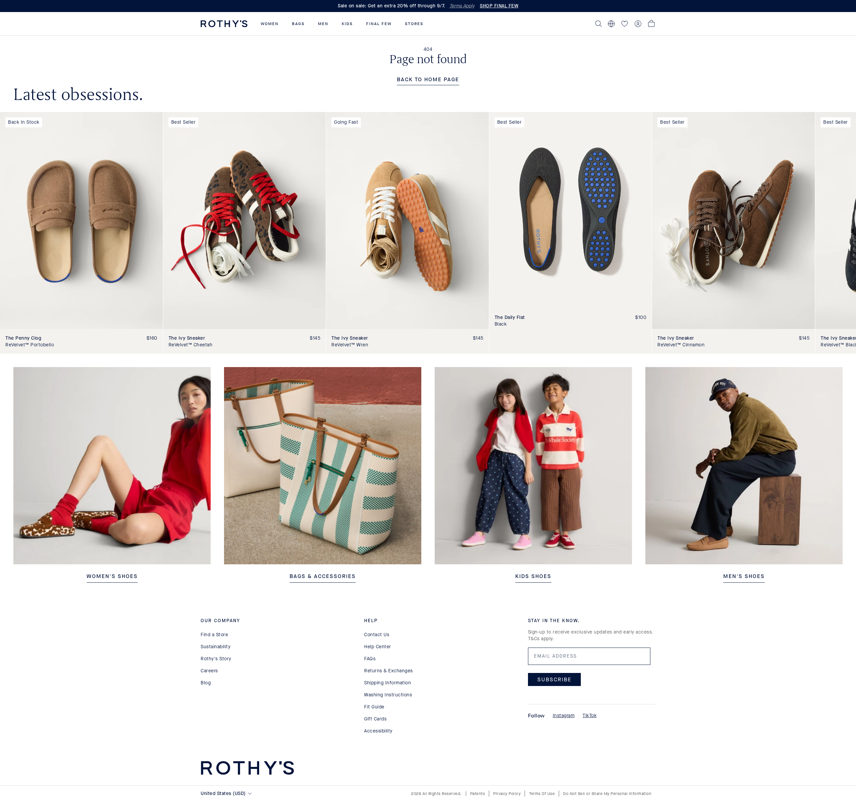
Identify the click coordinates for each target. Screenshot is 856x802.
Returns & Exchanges (388, 671)
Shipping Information (387, 683)
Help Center (377, 647)
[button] (270, 23)
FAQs (370, 659)
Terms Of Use (542, 793)
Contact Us (376, 635)
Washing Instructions (388, 695)
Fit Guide (374, 707)
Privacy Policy (507, 793)
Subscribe (554, 679)
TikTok (589, 715)
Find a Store (214, 635)
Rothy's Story (216, 659)
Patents (477, 793)
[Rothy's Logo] (224, 23)
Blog (206, 683)
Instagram (564, 715)
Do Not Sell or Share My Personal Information (607, 793)
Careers (209, 671)
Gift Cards (375, 719)
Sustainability (215, 647)
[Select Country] (611, 24)
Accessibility (378, 731)
